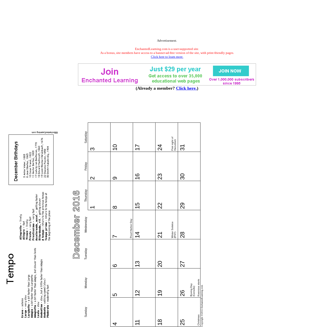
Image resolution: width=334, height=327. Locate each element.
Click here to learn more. (167, 57)
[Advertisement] (167, 20)
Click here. (186, 88)
